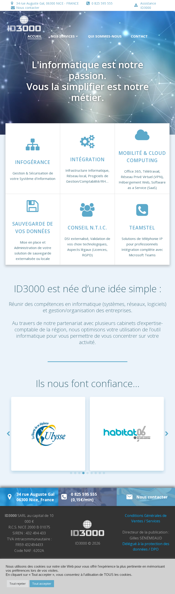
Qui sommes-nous (105, 36)
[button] (71, 473)
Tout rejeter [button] (18, 583)
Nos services (63, 36)
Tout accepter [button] (41, 583)
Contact (139, 36)
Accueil (35, 36)
